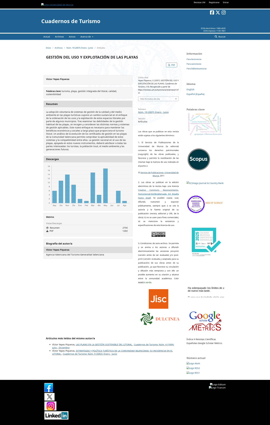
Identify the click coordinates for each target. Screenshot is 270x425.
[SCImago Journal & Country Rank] (205, 183)
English (190, 89)
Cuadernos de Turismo (70, 21)
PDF (173, 65)
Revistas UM (199, 2)
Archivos (59, 36)
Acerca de (85, 36)
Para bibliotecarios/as (197, 68)
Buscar (222, 36)
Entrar (226, 2)
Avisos (72, 36)
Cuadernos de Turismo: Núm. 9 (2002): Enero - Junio (90, 353)
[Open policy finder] (158, 298)
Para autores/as (194, 63)
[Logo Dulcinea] (160, 318)
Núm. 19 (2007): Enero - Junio (79, 47)
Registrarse (214, 2)
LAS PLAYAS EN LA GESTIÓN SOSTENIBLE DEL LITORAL (104, 344)
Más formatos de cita (150, 98)
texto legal (144, 197)
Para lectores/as (194, 59)
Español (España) (195, 94)
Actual (46, 36)
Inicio (48, 47)
